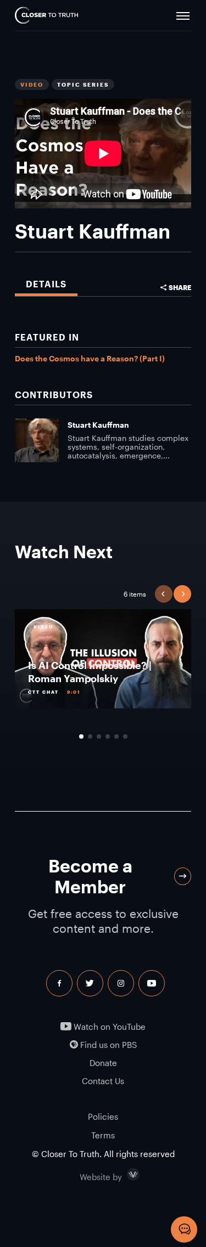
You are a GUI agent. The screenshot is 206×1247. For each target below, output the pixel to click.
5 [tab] (116, 736)
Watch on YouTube (108, 1026)
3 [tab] (99, 736)
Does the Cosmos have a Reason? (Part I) (90, 358)
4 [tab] (107, 736)
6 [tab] (125, 736)
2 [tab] (90, 736)
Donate (103, 1063)
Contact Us (103, 1081)
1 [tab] (81, 736)
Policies (103, 1116)
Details (46, 284)
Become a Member (90, 876)
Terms (103, 1135)
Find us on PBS (107, 1045)
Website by (124, 1174)
